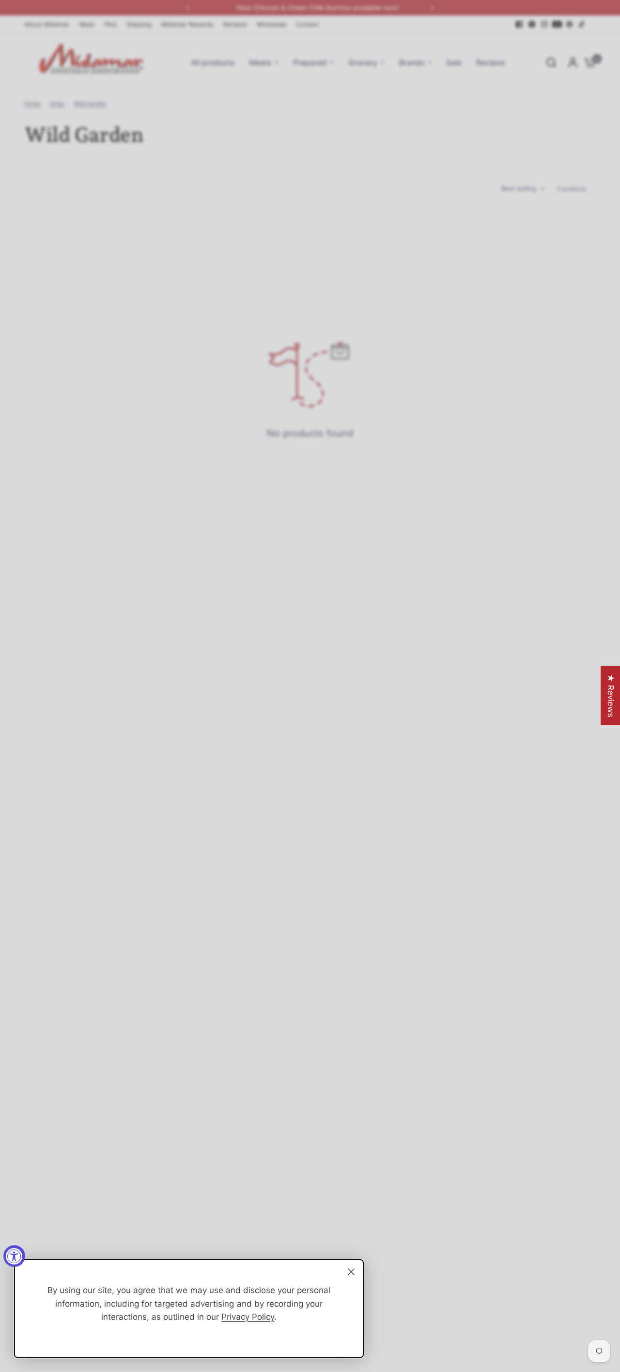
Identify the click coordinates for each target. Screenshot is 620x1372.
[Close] (351, 1272)
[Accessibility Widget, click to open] (14, 1256)
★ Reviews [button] (611, 695)
